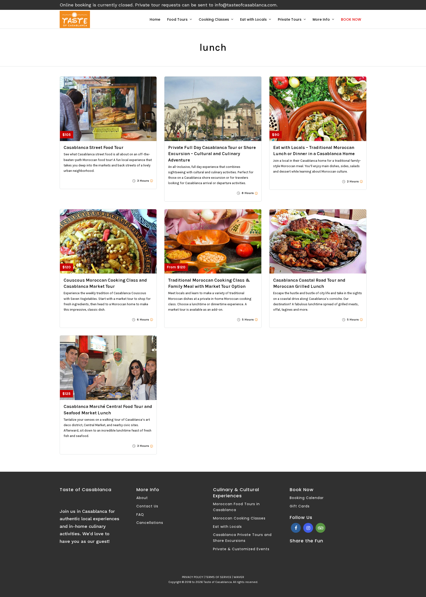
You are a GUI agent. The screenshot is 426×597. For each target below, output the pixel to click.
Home (155, 19)
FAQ (140, 514)
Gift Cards (300, 506)
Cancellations (149, 522)
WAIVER (239, 577)
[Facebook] (296, 528)
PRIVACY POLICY (192, 577)
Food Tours (177, 19)
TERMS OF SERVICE (218, 577)
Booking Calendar (307, 497)
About (142, 497)
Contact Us (147, 506)
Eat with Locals (253, 19)
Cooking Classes (214, 19)
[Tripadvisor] (320, 528)
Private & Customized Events (241, 549)
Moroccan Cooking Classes (239, 518)
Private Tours (290, 19)
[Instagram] (308, 528)
